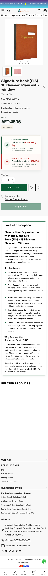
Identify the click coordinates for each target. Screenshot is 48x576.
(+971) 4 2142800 (22, 540)
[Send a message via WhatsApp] (44, 561)
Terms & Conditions (16, 199)
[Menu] (3, 11)
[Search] (9, 11)
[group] (7, 71)
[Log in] (39, 11)
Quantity (5, 175)
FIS (10, 94)
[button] (45, 11)
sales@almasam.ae (21, 545)
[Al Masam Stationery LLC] (24, 11)
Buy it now (21, 206)
